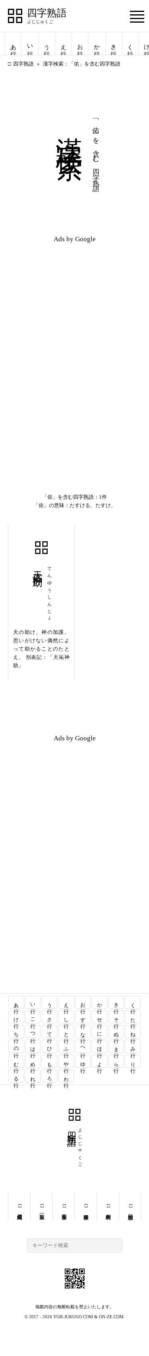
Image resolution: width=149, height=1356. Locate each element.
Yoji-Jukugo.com (73, 1316)
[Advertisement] (74, 299)
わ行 (67, 1076)
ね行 (133, 1031)
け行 (16, 1017)
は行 (33, 1046)
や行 (67, 1061)
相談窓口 (130, 1206)
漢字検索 (85, 1206)
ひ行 (50, 1046)
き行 (113, 43)
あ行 (13, 43)
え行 (63, 43)
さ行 (50, 1017)
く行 (130, 43)
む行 (16, 1061)
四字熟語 (47, 13)
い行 (30, 43)
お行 (80, 43)
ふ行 (67, 1046)
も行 (50, 1061)
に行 (100, 1031)
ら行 (116, 1061)
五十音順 (63, 1206)
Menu (137, 16)
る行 (16, 1076)
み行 (133, 1046)
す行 (83, 1017)
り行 (133, 1061)
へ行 (83, 1046)
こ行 (33, 1017)
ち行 (16, 1031)
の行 (16, 1046)
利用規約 (107, 1206)
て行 (50, 1031)
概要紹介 (19, 1206)
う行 (47, 43)
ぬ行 (116, 1031)
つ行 (33, 1031)
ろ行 (50, 1076)
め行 (33, 1061)
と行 (67, 1031)
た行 (133, 1017)
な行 (83, 1031)
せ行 (100, 1017)
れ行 (33, 1076)
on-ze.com (111, 1316)
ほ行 (100, 1046)
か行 (97, 43)
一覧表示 (41, 1206)
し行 (67, 1017)
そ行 (116, 1017)
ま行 (116, 1046)
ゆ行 (83, 1061)
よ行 (100, 1061)
